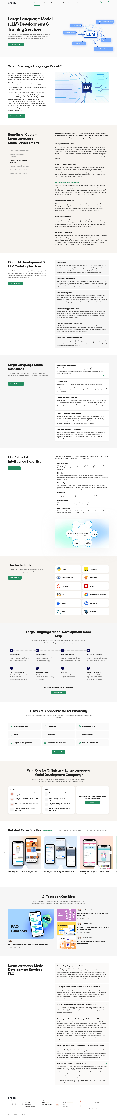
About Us (65, 1100)
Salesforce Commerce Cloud (47, 1105)
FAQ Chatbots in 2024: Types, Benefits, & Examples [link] (27, 945)
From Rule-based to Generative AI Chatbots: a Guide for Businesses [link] (93, 928)
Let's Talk (92, 802)
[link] (9, 941)
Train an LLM (16, 44)
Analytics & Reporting (30, 1106)
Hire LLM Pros (14, 468)
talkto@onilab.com (12, 1100)
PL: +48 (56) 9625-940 (94, 1108)
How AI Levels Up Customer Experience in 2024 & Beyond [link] (91, 942)
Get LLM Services (15, 283)
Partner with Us (14, 577)
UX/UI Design (28, 1104)
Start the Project (58, 692)
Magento (44, 1100)
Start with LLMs (58, 752)
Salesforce (27, 1102)
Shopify (43, 1102)
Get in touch (104, 2)
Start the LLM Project (16, 116)
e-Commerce (28, 1100)
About (45, 3)
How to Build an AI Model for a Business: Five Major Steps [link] (92, 914)
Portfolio (62, 3)
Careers (53, 3)
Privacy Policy (66, 1106)
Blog (78, 3)
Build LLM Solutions (15, 383)
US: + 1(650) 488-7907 (94, 1102)
